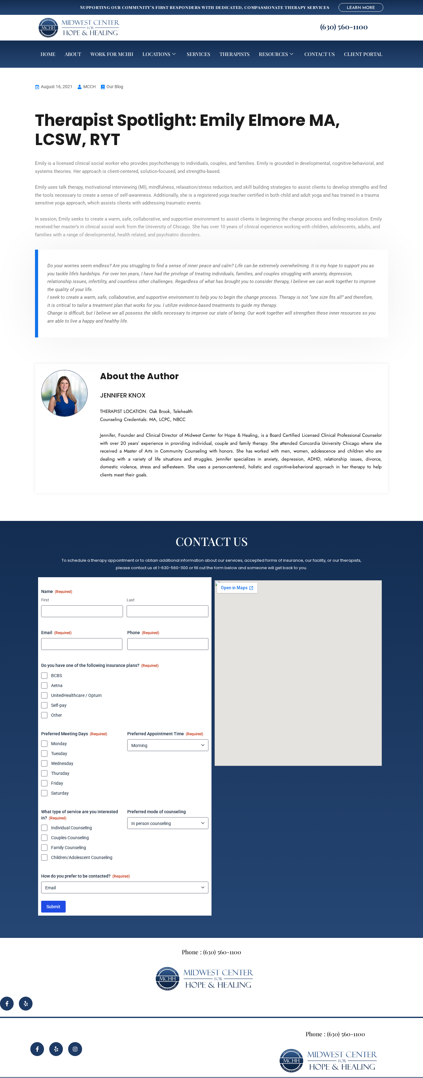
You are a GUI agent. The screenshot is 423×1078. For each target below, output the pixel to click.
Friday (57, 783)
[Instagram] (75, 1049)
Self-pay (59, 705)
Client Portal (363, 54)
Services (198, 54)
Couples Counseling (70, 837)
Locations (156, 54)
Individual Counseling (71, 827)
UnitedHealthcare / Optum (76, 695)
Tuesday (59, 753)
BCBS (56, 675)
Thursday (60, 773)
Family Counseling (68, 847)
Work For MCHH (111, 54)
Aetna (57, 685)
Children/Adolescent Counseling (81, 857)
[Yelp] (26, 1003)
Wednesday (62, 763)
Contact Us (319, 54)
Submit (53, 906)
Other (56, 715)
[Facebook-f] (7, 1003)
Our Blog (115, 86)
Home (48, 54)
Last (130, 600)
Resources (273, 54)
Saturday (60, 793)
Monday (59, 743)
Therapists (235, 54)
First (45, 600)
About (73, 54)
